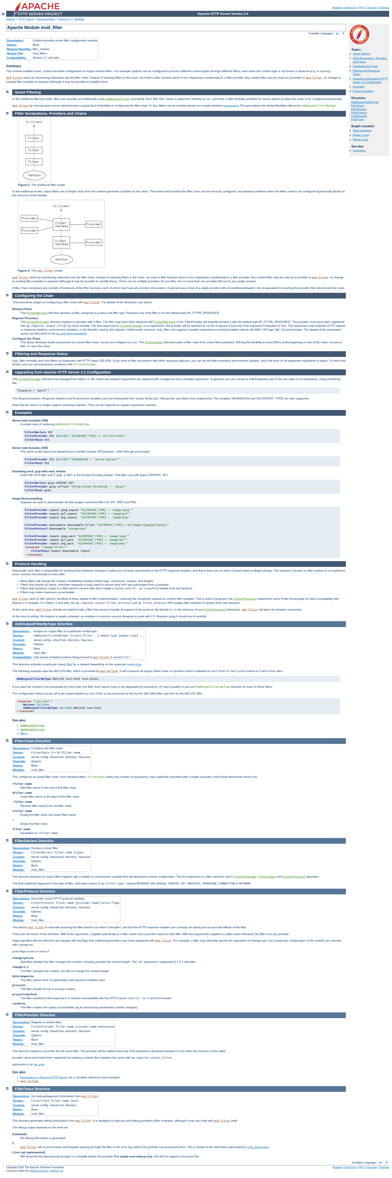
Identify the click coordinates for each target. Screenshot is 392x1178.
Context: (19, 640)
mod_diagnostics (258, 1147)
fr (343, 33)
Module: (18, 652)
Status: (12, 44)
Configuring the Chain (365, 66)
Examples (359, 86)
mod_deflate (109, 671)
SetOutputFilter (32, 729)
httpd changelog (362, 130)
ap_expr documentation (71, 333)
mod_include (29, 1081)
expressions (231, 105)
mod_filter (14, 77)
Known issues (361, 135)
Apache (10, 19)
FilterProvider (359, 116)
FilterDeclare (358, 109)
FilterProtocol (359, 112)
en (337, 33)
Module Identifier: (19, 49)
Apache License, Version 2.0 (46, 1170)
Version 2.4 (64, 19)
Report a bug (360, 139)
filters (23, 733)
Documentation (46, 19)
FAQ (361, 7)
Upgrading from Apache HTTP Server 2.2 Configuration (370, 80)
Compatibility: (17, 57)
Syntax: (18, 635)
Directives (351, 7)
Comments (359, 150)
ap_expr (39, 1064)
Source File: (15, 53)
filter (69, 664)
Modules (338, 7)
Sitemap (384, 7)
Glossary (371, 7)
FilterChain (357, 105)
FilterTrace (357, 119)
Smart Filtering (361, 53)
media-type (134, 664)
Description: (15, 40)
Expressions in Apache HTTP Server (43, 1077)
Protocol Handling (363, 91)
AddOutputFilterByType (365, 102)
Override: (19, 644)
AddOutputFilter (118, 99)
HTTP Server (26, 19)
